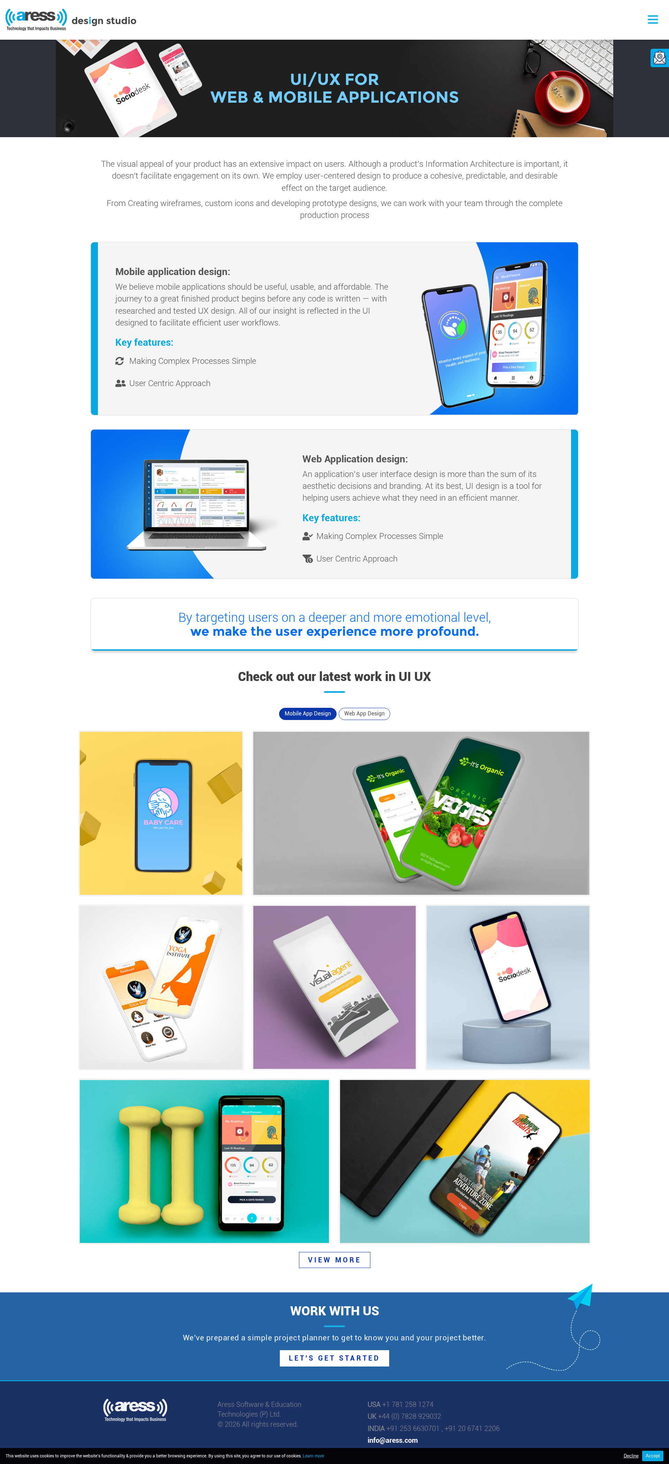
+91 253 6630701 (413, 1428)
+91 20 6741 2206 (472, 1428)
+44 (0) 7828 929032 (409, 1416)
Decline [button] (631, 1455)
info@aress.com (393, 1440)
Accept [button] (653, 1455)
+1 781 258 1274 (407, 1404)
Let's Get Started (334, 1358)
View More (334, 1260)
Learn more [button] (313, 1456)
